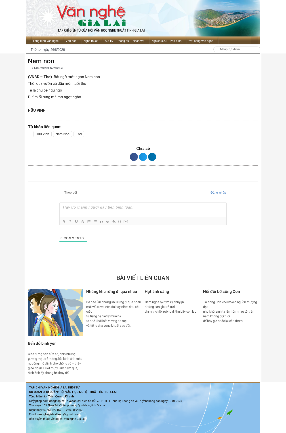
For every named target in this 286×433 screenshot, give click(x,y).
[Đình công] (83, 221)
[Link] (114, 221)
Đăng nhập (218, 192)
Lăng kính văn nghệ (46, 41)
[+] (126, 221)
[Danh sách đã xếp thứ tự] (89, 221)
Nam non (62, 134)
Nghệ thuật (91, 41)
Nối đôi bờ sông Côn (221, 291)
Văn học (71, 41)
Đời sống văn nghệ (201, 41)
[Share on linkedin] (152, 157)
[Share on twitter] (143, 157)
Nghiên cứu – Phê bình (166, 41)
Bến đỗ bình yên (42, 343)
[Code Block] (108, 221)
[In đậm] (64, 221)
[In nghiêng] (70, 221)
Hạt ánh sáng (157, 291)
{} (119, 221)
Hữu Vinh (42, 134)
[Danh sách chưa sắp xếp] (95, 221)
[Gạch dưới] (76, 221)
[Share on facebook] (134, 157)
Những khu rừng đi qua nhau (112, 291)
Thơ (79, 134)
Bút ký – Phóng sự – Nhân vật (124, 41)
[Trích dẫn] (101, 221)
